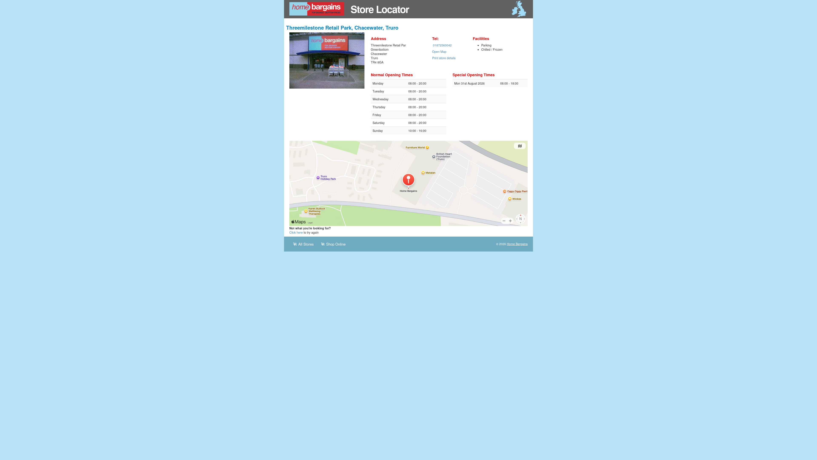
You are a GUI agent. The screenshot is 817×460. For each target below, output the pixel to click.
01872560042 (442, 45)
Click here (296, 232)
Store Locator (380, 9)
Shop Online (336, 244)
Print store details (444, 58)
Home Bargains (517, 244)
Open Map (439, 51)
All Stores (306, 244)
